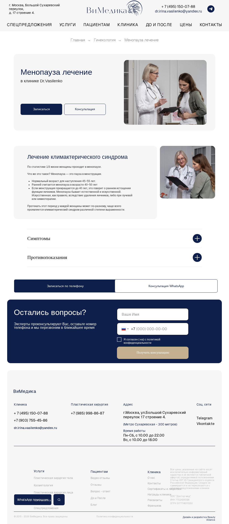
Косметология (43, 485)
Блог (94, 504)
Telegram (204, 418)
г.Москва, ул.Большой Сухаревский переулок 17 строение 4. (154, 414)
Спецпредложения (29, 24)
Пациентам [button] (96, 24)
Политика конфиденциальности (114, 516)
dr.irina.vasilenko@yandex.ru (178, 11)
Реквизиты (155, 500)
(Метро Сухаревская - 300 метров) (150, 424)
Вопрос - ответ (100, 491)
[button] (85, 109)
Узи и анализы (43, 500)
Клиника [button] (127, 24)
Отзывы (96, 484)
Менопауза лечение (142, 40)
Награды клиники (159, 494)
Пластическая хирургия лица (53, 492)
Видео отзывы (100, 478)
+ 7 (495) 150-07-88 (178, 6)
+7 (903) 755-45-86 (30, 420)
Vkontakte (205, 424)
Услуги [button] (67, 24)
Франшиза (154, 505)
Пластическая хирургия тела (53, 478)
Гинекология (105, 40)
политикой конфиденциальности (142, 341)
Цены (186, 24)
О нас (151, 477)
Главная (78, 40)
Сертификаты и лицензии (164, 489)
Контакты (211, 24)
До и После (159, 24)
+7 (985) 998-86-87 (87, 413)
